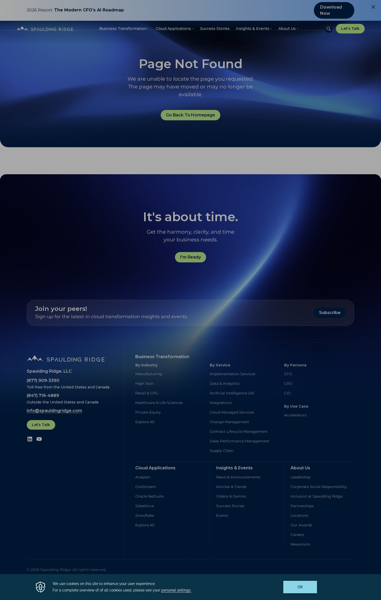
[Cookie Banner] (190, 587)
